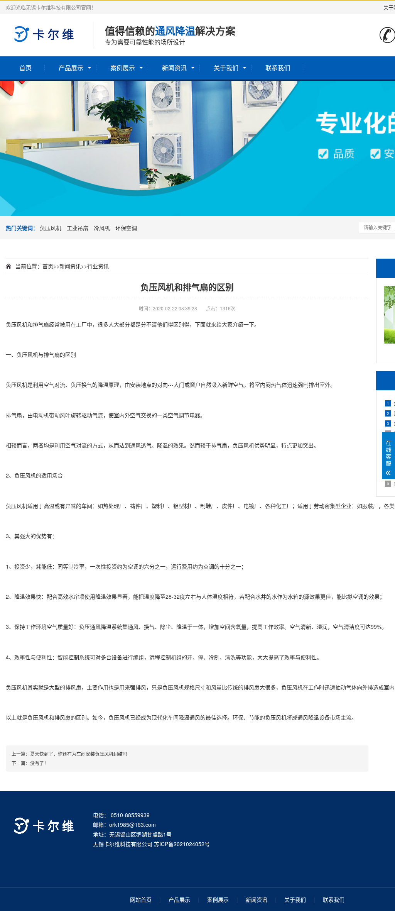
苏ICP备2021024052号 (182, 844)
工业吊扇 (77, 228)
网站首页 (141, 899)
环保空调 (126, 228)
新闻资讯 (174, 67)
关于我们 (226, 67)
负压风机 (50, 228)
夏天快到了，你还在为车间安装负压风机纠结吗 (78, 753)
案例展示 (122, 67)
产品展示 (71, 67)
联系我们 (277, 67)
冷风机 (102, 228)
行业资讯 (98, 266)
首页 (25, 67)
